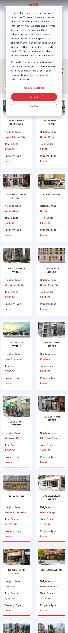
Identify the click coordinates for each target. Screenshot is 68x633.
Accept (34, 96)
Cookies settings (34, 87)
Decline (34, 106)
